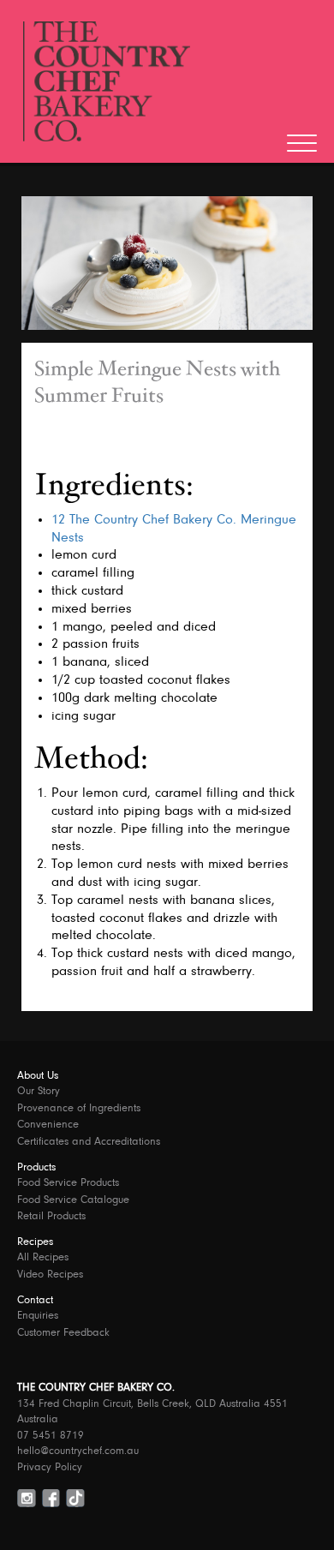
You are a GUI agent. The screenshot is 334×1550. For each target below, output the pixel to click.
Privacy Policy (49, 1467)
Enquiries (37, 1315)
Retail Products (51, 1216)
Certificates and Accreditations (88, 1141)
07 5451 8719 (50, 1435)
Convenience (48, 1124)
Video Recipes (50, 1274)
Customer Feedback (63, 1332)
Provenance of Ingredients (78, 1108)
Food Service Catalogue (73, 1200)
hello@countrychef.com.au (78, 1451)
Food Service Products (68, 1182)
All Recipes (43, 1257)
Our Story (38, 1091)
